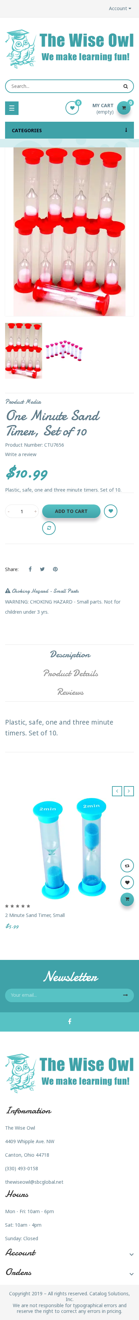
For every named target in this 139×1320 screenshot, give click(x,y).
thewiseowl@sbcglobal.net (34, 1182)
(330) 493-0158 (21, 1168)
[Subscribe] (125, 995)
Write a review (20, 454)
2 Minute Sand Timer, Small (35, 915)
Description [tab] (70, 654)
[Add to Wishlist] (110, 511)
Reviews (70, 691)
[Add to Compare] (49, 528)
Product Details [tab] (70, 673)
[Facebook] (69, 1022)
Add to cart (71, 511)
